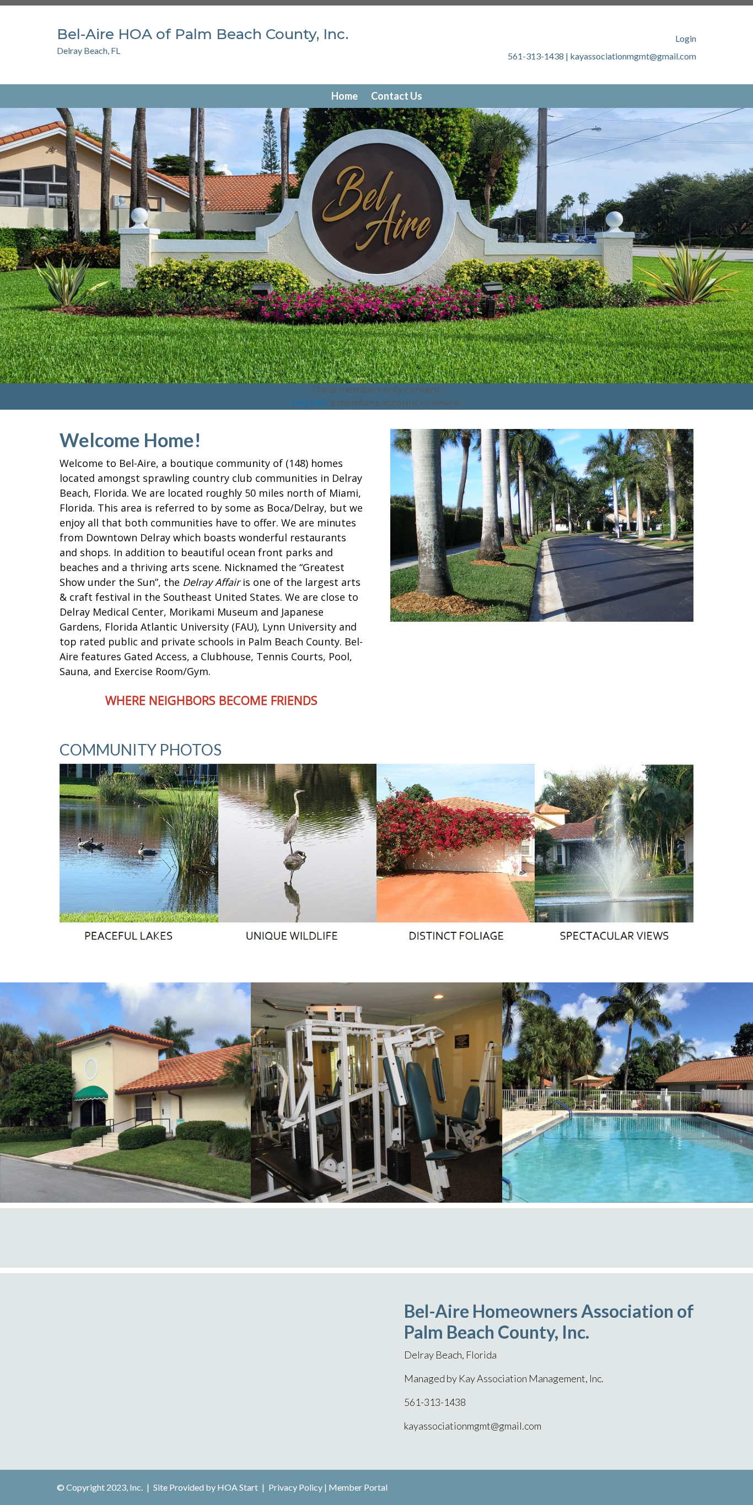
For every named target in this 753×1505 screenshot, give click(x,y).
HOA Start (237, 1487)
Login (685, 38)
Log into (309, 403)
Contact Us (396, 96)
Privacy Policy (295, 1487)
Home (344, 96)
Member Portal (358, 1487)
